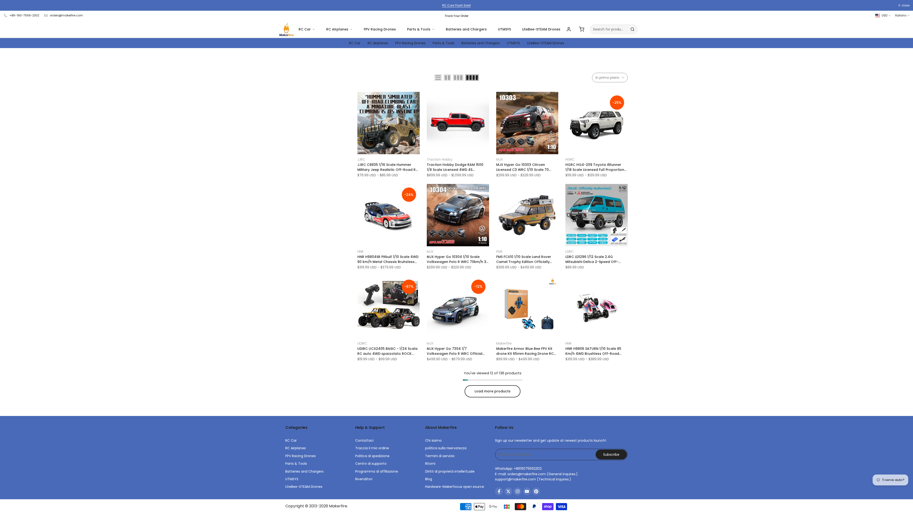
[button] (360, 97)
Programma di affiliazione (376, 471)
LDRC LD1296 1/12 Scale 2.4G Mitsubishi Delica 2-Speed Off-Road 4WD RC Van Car (591, 259)
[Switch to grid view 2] (447, 77)
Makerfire (504, 343)
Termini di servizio (440, 456)
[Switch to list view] (438, 77)
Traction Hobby (439, 159)
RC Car (305, 29)
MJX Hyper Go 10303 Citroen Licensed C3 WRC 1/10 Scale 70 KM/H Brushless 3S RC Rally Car (523, 167)
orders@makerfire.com (66, 15)
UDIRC (362, 343)
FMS (499, 251)
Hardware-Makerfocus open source (454, 486)
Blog (428, 479)
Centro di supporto (371, 463)
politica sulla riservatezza (445, 448)
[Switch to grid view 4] (472, 77)
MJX (499, 159)
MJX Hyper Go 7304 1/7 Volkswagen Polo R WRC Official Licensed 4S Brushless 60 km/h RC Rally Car (456, 351)
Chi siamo (433, 440)
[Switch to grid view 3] (458, 77)
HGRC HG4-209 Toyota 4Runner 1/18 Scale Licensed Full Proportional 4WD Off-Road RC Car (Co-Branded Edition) (596, 167)
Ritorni (430, 463)
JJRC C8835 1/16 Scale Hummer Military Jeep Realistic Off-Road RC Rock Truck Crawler (387, 167)
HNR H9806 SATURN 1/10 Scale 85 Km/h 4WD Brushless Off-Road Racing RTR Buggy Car (593, 351)
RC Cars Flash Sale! (456, 5)
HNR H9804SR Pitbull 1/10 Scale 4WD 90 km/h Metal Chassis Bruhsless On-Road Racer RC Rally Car (387, 259)
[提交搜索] (632, 29)
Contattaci (364, 440)
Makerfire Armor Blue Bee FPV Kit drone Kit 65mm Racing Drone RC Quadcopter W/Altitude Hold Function (525, 351)
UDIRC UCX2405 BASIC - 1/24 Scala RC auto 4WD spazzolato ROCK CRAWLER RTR (387, 351)
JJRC (361, 159)
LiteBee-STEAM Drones (541, 29)
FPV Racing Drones (380, 29)
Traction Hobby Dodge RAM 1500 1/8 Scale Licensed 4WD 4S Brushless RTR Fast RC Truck (455, 167)
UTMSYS (504, 29)
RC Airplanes (337, 29)
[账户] (568, 29)
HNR (360, 251)
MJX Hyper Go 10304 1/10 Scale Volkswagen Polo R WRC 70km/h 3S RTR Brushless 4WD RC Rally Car (457, 259)
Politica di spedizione (372, 456)
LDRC (569, 251)
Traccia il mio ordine (372, 448)
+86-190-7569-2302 (24, 15)
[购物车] (581, 29)
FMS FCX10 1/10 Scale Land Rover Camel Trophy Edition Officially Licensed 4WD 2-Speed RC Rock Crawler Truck (523, 259)
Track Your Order (456, 16)
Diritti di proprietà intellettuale (450, 471)
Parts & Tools (418, 29)
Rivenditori (363, 479)
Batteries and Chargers (466, 29)
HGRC (570, 159)
